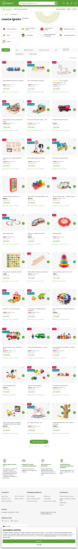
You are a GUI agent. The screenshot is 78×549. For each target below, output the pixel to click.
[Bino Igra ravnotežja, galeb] (38, 374)
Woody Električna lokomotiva (60, 119)
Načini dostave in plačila (50, 501)
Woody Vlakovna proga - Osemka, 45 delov (64, 196)
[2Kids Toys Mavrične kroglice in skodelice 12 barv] (64, 297)
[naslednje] (48, 446)
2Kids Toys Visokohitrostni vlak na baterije (36, 234)
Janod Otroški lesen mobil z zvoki (11, 196)
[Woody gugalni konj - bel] (64, 69)
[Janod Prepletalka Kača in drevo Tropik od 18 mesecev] (64, 411)
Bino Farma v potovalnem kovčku (11, 308)
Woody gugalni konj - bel (59, 82)
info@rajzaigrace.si (46, 514)
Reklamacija (47, 496)
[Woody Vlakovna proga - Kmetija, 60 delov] (13, 336)
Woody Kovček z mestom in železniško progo (12, 120)
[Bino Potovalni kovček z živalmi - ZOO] (38, 108)
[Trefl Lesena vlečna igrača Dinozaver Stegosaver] (38, 297)
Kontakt (74, 9)
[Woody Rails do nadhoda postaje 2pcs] (38, 260)
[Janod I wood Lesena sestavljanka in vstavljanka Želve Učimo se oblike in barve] (13, 411)
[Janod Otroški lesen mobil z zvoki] (13, 185)
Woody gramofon (57, 233)
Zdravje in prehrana (6, 501)
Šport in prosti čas (19, 496)
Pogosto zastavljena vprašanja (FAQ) (67, 499)
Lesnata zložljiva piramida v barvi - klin (62, 272)
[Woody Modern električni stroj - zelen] (38, 336)
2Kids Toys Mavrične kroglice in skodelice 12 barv (64, 309)
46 (45, 446)
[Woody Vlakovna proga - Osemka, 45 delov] (64, 185)
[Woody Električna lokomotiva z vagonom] (13, 69)
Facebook (6, 521)
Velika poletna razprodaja (20, 9)
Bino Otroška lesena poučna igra (36, 80)
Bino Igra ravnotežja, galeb (34, 385)
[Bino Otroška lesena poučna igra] (38, 69)
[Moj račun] (67, 3)
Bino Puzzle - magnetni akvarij (60, 158)
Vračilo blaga (47, 498)
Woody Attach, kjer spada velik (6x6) (12, 272)
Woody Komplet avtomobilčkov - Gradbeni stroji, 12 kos (64, 348)
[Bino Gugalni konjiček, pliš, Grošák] (38, 147)
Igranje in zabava (19, 498)
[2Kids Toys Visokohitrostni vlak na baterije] (38, 222)
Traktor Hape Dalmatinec (9, 385)
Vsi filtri (7, 50)
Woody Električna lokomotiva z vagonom (13, 80)
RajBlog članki (63, 502)
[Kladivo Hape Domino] (13, 222)
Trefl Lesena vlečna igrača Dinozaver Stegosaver (37, 309)
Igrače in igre (5, 496)
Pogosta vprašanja (60, 9)
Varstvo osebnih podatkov (33, 498)
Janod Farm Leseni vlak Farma (60, 385)
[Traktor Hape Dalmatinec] (13, 374)
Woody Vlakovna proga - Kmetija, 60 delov (12, 348)
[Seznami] (63, 3)
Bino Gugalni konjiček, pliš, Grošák (36, 158)
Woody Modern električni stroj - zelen (37, 347)
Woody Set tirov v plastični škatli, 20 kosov (12, 158)
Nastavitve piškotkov (32, 501)
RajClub (69, 9)
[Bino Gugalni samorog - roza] (38, 411)
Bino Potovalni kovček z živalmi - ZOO (37, 119)
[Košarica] (75, 3)
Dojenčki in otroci (6, 498)
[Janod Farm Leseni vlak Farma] (64, 374)
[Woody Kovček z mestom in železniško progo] (13, 108)
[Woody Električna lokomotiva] (64, 108)
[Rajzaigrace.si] (2, 14)
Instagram (15, 521)
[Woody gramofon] (64, 222)
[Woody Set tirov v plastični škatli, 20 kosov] (13, 147)
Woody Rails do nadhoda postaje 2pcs (38, 272)
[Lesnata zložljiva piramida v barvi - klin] (64, 260)
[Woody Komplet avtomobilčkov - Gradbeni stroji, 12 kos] (64, 336)
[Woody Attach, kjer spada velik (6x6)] (13, 260)
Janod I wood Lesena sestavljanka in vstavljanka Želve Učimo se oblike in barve (12, 423)
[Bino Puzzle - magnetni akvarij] (64, 147)
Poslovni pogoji (31, 496)
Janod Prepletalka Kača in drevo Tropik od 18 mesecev (63, 423)
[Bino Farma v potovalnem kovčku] (13, 297)
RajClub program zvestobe (66, 496)
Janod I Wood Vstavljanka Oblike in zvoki (38, 196)
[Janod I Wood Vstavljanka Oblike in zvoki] (38, 185)
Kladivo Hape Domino (8, 233)
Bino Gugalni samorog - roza (35, 422)
